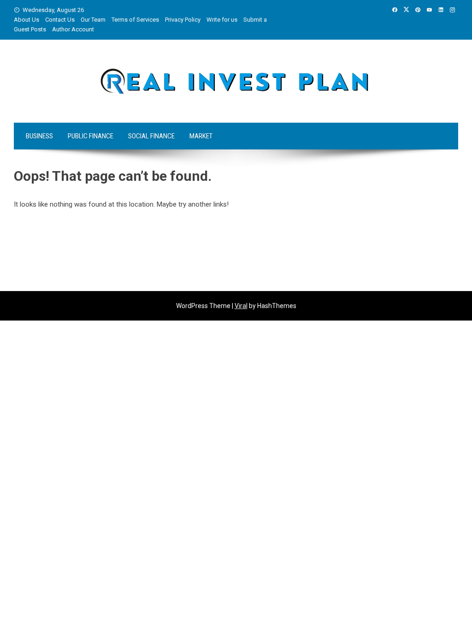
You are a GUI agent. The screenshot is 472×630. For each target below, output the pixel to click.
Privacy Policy (183, 19)
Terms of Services (135, 19)
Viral (241, 305)
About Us (26, 19)
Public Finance (90, 136)
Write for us (221, 19)
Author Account (73, 29)
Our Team (93, 19)
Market (200, 136)
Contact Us (60, 19)
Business (39, 136)
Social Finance (151, 136)
